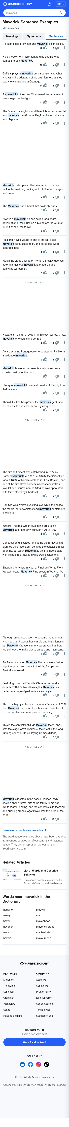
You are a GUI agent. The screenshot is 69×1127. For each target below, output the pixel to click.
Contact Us (42, 985)
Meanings (12, 36)
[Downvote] (57, 48)
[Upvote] (45, 48)
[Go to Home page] (17, 4)
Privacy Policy (43, 991)
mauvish (41, 909)
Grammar (8, 997)
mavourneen (43, 938)
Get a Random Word (34, 1042)
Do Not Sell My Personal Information (34, 1077)
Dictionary (8, 979)
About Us (41, 979)
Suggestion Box (44, 1015)
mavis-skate (43, 932)
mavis (6, 932)
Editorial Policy (44, 997)
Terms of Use (43, 1009)
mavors (7, 938)
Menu (60, 4)
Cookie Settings (44, 1003)
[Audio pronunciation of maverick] (5, 28)
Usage (6, 1009)
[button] (49, 4)
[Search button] (60, 13)
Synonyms (34, 36)
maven (7, 921)
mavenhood (43, 921)
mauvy (6, 915)
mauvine (8, 909)
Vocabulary (9, 1003)
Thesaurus (9, 985)
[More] (64, 48)
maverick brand (45, 926)
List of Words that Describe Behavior (40, 872)
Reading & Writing (12, 1015)
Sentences (56, 36)
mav (38, 915)
